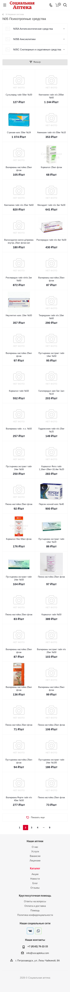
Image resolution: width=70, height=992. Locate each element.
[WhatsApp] (38, 931)
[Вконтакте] (30, 931)
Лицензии (35, 860)
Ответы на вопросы (35, 901)
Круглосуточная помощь (35, 895)
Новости (35, 878)
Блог (35, 883)
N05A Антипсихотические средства (33, 28)
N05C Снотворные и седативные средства (37, 49)
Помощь (35, 910)
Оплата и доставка (35, 905)
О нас (35, 847)
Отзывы (35, 887)
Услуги (35, 851)
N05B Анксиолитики (24, 39)
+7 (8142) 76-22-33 (38, 946)
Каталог (35, 868)
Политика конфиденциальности (35, 915)
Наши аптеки (35, 841)
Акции (35, 874)
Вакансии (35, 856)
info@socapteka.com (37, 953)
